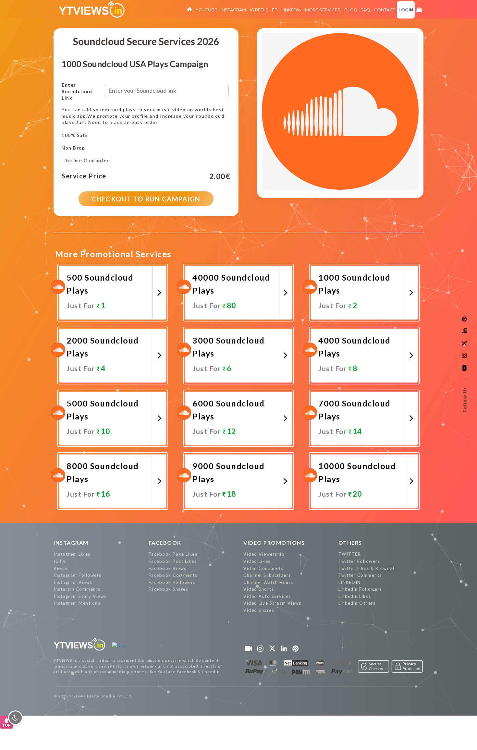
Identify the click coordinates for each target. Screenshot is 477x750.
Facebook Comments (173, 575)
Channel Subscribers (267, 575)
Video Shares (258, 610)
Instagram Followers (78, 575)
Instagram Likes (72, 554)
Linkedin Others (357, 603)
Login (405, 9)
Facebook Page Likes (173, 554)
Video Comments (263, 568)
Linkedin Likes (354, 596)
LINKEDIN (349, 582)
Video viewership (264, 554)
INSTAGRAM (71, 542)
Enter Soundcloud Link (77, 91)
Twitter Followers (359, 561)
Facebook (165, 542)
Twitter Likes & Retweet (366, 568)
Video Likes (257, 561)
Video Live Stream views (272, 603)
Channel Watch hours (268, 582)
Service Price (84, 176)
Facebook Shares (169, 589)
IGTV (60, 561)
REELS (60, 568)
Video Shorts (258, 589)
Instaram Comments (77, 589)
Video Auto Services (267, 596)
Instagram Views (73, 582)
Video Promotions (274, 542)
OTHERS (350, 542)
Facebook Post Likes (173, 561)
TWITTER (349, 554)
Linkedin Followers (360, 589)
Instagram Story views (80, 596)
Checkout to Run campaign (146, 199)
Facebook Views (168, 568)
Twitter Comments (360, 575)
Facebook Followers (172, 582)
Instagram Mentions (77, 603)
